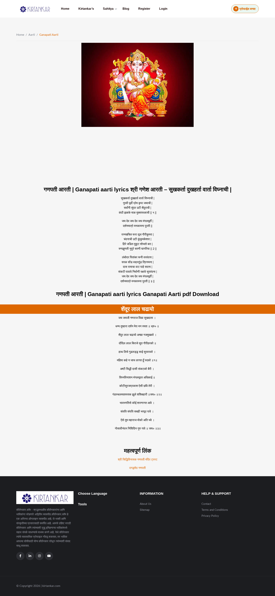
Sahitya (108, 8)
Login (163, 8)
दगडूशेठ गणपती (137, 467)
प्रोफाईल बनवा (247, 8)
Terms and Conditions (214, 510)
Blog (126, 8)
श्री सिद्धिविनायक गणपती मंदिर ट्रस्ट (137, 459)
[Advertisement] (128, 157)
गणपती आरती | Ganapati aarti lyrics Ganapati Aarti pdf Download (137, 294)
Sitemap (144, 510)
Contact (206, 504)
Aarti (31, 34)
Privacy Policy (210, 516)
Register (144, 8)
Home (65, 8)
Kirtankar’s (86, 8)
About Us (145, 504)
